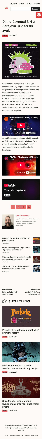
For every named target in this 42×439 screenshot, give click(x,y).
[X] (18, 207)
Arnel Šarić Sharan (23, 216)
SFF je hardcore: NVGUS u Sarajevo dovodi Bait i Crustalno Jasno (15, 267)
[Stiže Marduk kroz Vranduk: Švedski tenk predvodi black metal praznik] (36, 259)
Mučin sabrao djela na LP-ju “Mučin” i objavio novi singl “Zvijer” (16, 249)
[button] (39, 15)
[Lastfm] (17, 229)
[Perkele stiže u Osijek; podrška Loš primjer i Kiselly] (36, 240)
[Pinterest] (23, 207)
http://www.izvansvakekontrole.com (27, 219)
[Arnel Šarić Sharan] (8, 222)
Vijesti (5, 35)
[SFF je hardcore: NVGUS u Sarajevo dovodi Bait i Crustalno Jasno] (36, 268)
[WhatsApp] (29, 207)
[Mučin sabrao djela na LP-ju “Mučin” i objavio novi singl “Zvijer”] (36, 249)
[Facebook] (13, 207)
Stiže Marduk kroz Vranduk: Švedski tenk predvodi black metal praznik (20, 404)
